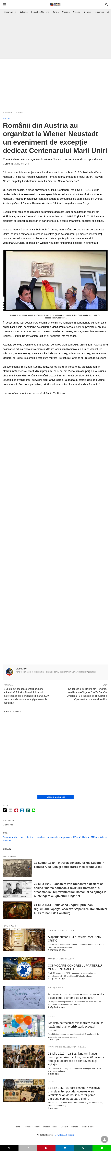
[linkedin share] (22, 810)
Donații (87, 12)
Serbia (56, 12)
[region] (55, 83)
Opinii (61, 987)
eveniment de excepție (47, 837)
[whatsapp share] (28, 810)
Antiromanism (55, 1047)
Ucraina (77, 12)
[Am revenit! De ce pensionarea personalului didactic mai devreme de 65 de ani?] (24, 997)
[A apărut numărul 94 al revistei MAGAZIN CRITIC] (24, 940)
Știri (71, 930)
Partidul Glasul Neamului (61, 959)
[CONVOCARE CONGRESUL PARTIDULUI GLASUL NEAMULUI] (24, 968)
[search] (106, 4)
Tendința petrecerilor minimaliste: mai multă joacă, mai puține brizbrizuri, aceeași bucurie (75, 1026)
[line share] (33, 810)
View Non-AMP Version (64, 1135)
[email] (27, 1148)
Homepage (7, 112)
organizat (65, 837)
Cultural (52, 930)
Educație (63, 930)
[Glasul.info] (55, 4)
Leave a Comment (56, 797)
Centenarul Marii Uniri (13, 837)
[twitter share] (5, 810)
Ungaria (66, 12)
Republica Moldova (40, 12)
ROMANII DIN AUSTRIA (85, 837)
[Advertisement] (55, 37)
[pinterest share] (16, 810)
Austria (19, 112)
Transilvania (69, 1047)
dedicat (30, 837)
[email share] (10, 810)
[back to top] (104, 1139)
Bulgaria (24, 12)
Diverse (52, 1016)
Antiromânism (10, 12)
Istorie (51, 1081)
